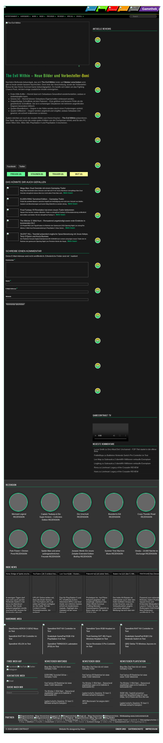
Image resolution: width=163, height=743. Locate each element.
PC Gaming (52, 66)
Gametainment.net (122, 722)
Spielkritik (133, 720)
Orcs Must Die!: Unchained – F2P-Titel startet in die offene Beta (125, 450)
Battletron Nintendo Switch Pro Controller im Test (127, 455)
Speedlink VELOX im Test (20, 644)
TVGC (70, 722)
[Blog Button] (109, 718)
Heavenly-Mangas (71, 720)
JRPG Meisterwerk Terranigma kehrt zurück (95, 702)
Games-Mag (23, 720)
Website (8, 296)
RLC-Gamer (79, 722)
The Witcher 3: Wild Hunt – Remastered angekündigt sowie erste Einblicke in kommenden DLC (59, 693)
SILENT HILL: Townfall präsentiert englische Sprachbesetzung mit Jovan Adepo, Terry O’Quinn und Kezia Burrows (134, 695)
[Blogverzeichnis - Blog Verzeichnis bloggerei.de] (39, 716)
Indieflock (30, 722)
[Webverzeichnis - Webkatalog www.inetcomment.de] (126, 716)
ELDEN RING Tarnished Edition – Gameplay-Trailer (56, 675)
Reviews (60, 16)
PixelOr (94, 720)
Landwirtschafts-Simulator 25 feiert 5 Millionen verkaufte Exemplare (59, 702)
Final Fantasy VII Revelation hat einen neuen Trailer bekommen (58, 684)
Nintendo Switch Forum (119, 720)
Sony (60, 66)
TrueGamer (103, 720)
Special (70, 16)
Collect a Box (107, 722)
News (41, 16)
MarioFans (85, 720)
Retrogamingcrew (138, 722)
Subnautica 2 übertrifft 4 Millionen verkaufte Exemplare (127, 459)
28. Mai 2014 (12, 66)
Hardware (24, 16)
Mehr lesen (68, 193)
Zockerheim (49, 722)
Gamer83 (58, 720)
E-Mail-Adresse (11, 289)
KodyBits (39, 722)
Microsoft (35, 66)
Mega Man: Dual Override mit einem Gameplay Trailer (58, 667)
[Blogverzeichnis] (69, 716)
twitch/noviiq (61, 722)
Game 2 (50, 720)
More (34, 16)
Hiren (83, 729)
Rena (25, 66)
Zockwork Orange (93, 722)
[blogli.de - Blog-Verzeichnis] (89, 716)
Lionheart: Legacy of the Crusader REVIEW (120, 468)
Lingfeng (97, 463)
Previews (50, 16)
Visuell (79, 16)
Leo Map (97, 459)
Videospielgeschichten (148, 720)
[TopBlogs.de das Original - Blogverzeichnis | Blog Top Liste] (76, 718)
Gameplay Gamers (37, 720)
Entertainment (11, 16)
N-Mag (21, 722)
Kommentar (10, 260)
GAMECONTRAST (20, 729)
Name (8, 281)
